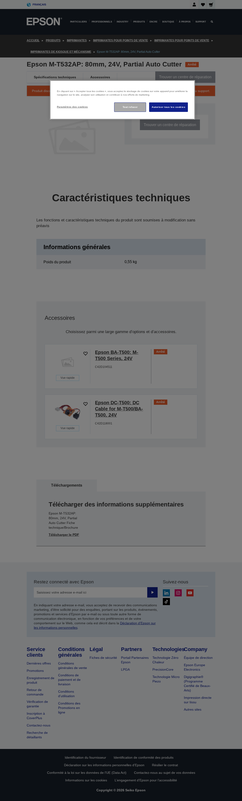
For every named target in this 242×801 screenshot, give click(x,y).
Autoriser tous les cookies (168, 107)
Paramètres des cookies (72, 107)
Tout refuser (130, 107)
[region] (122, 100)
